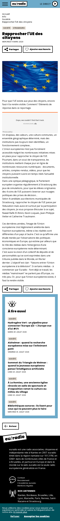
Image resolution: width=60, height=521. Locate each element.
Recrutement (23, 480)
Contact (21, 477)
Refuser (15, 516)
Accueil (6, 13)
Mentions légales (25, 485)
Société (6, 19)
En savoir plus (20, 512)
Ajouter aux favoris (40, 49)
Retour (13, 426)
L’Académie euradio (26, 483)
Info (4, 16)
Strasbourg (19, 28)
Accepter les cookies (37, 516)
